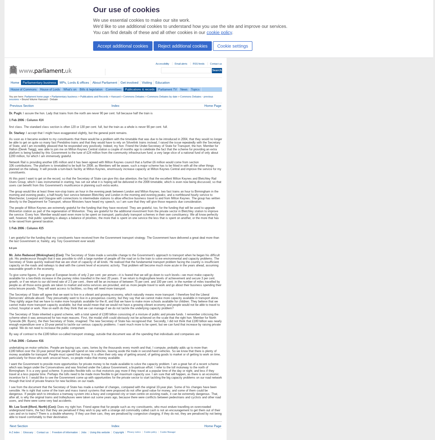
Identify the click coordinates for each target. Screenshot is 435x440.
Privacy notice (134, 432)
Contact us (216, 63)
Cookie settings (232, 46)
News (184, 89)
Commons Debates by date (162, 96)
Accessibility (162, 63)
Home (15, 82)
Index (115, 105)
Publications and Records (94, 96)
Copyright (118, 432)
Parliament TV (167, 89)
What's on (69, 89)
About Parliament (104, 82)
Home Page (212, 105)
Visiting (147, 82)
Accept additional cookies (122, 46)
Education (162, 82)
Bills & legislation (91, 89)
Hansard (116, 96)
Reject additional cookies (183, 46)
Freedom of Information (65, 432)
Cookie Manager (168, 432)
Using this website (100, 432)
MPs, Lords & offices (74, 82)
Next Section (19, 426)
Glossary (28, 432)
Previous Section (22, 105)
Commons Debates (134, 96)
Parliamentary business (39, 82)
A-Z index (14, 432)
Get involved (129, 82)
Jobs (84, 432)
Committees (114, 89)
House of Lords (50, 89)
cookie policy (219, 32)
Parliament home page (36, 96)
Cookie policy (150, 432)
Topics (195, 89)
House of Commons (24, 89)
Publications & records (140, 89)
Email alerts (181, 63)
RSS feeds (199, 63)
